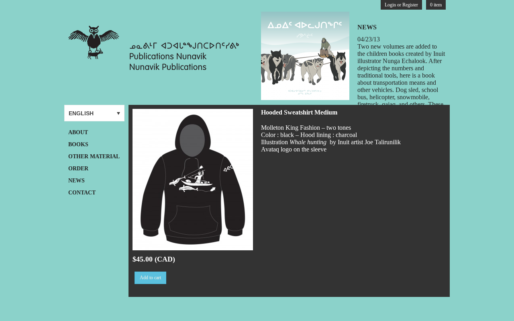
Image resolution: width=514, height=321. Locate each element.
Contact (82, 193)
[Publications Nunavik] (155, 67)
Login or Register (401, 5)
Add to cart (150, 277)
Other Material (94, 156)
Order (78, 169)
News (76, 181)
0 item (436, 5)
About (78, 132)
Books (78, 144)
